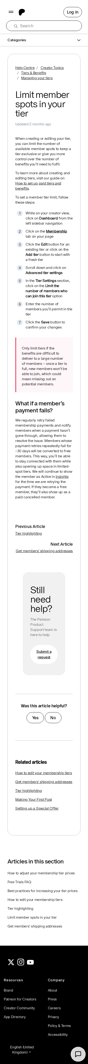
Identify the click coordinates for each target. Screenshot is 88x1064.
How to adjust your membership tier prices (41, 873)
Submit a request (43, 654)
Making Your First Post (33, 799)
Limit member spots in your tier (32, 917)
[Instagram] (20, 964)
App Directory (15, 1017)
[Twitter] (11, 964)
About (52, 990)
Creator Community (19, 1008)
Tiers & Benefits (33, 73)
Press (52, 999)
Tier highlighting (28, 533)
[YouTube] (30, 964)
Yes (35, 717)
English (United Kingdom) (22, 1049)
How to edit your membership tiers (43, 773)
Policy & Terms (59, 1026)
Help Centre (24, 68)
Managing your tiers (37, 78)
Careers (54, 1008)
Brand (8, 990)
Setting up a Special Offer (37, 808)
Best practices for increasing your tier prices (42, 891)
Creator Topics (52, 68)
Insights (62, 476)
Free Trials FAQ (19, 882)
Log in (72, 12)
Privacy (53, 1017)
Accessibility (58, 1035)
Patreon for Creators (20, 999)
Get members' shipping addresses (44, 551)
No (53, 717)
